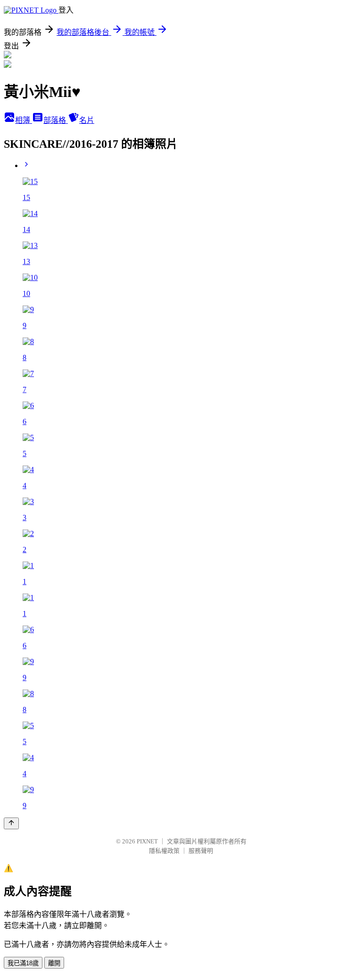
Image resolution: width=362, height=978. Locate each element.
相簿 (23, 120)
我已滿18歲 (23, 963)
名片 (86, 120)
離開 (54, 963)
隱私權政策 (164, 850)
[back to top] (11, 823)
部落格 (55, 120)
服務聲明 (201, 850)
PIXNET (147, 841)
